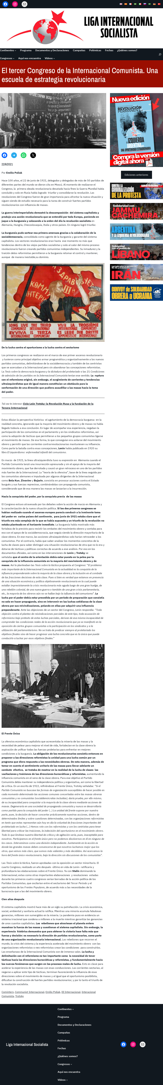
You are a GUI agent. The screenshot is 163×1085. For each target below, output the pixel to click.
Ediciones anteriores (136, 174)
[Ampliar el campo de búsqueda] (158, 54)
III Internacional (70, 992)
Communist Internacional (29, 992)
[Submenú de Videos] (54, 58)
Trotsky (19, 996)
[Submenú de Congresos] (13, 58)
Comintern (8, 992)
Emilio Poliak (53, 992)
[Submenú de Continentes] (15, 50)
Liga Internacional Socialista (27, 1044)
